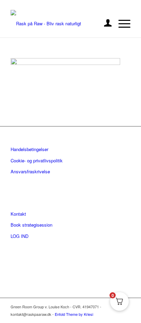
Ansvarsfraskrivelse (30, 171)
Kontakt (18, 214)
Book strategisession (31, 224)
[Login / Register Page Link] (104, 23)
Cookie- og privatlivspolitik (37, 160)
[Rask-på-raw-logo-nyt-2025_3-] (58, 23)
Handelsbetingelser (29, 149)
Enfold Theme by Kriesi (74, 314)
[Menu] (121, 23)
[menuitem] (104, 23)
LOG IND (19, 236)
